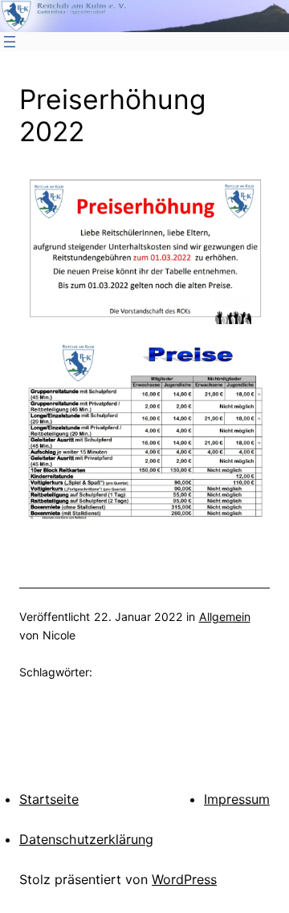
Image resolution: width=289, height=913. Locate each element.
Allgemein (224, 616)
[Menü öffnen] (9, 41)
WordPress (184, 879)
